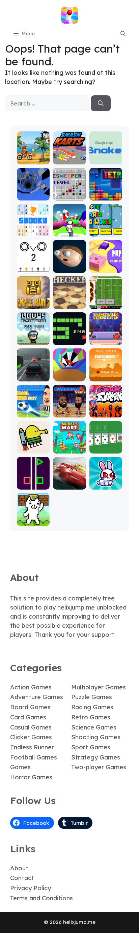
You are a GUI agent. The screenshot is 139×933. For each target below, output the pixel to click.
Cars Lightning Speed (69, 478)
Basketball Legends (105, 337)
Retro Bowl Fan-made (105, 301)
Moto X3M (33, 159)
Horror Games (31, 777)
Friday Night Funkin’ (105, 406)
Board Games (30, 707)
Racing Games (92, 707)
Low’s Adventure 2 (33, 334)
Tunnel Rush (69, 373)
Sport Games (90, 747)
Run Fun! (69, 231)
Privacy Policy (30, 888)
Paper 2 (105, 268)
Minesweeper (69, 192)
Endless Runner (32, 747)
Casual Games (31, 727)
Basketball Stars (69, 409)
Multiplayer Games (98, 687)
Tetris (106, 195)
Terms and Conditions (41, 898)
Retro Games (90, 717)
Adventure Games (36, 697)
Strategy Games (95, 757)
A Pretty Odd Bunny (105, 481)
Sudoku (33, 231)
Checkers (69, 304)
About (19, 868)
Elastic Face (69, 265)
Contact (22, 878)
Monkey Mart (69, 445)
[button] (123, 33)
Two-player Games (98, 767)
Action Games (31, 687)
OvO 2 (33, 268)
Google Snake (105, 156)
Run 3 (33, 195)
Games (20, 767)
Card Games (28, 717)
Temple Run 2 (33, 301)
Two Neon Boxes (33, 481)
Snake (69, 340)
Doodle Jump (33, 445)
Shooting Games (95, 737)
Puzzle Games (91, 697)
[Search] (101, 103)
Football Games (33, 757)
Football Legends (33, 409)
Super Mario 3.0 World (105, 225)
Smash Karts (69, 156)
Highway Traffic (33, 373)
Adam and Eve (105, 373)
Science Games (93, 727)
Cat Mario (33, 521)
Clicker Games (31, 737)
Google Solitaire (105, 445)
